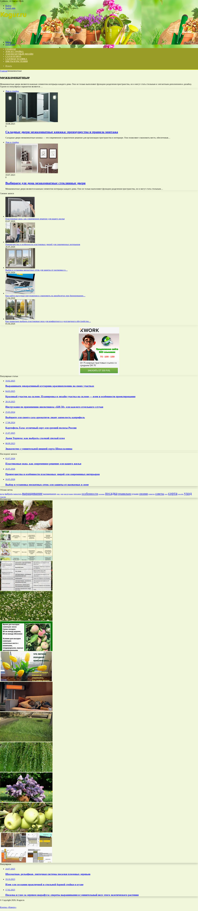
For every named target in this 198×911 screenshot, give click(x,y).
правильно (124, 493)
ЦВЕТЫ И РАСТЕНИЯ (16, 61)
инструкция (68, 494)
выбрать (9, 494)
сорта (172, 493)
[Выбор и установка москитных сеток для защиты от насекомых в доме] (20, 267)
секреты (151, 494)
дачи (61, 494)
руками (135, 494)
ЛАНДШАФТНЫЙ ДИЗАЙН (19, 54)
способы (180, 494)
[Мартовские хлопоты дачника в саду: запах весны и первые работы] (26, 680)
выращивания (49, 494)
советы (159, 493)
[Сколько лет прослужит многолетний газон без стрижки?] (26, 741)
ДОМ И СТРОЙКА (14, 51)
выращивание (32, 493)
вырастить (17, 494)
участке (3, 497)
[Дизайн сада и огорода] (13, 37)
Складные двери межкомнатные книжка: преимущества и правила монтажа (61, 132)
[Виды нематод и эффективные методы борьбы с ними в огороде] (26, 559)
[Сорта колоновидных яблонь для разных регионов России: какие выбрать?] (26, 650)
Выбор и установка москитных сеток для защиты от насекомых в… (36, 270)
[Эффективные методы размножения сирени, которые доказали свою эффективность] (26, 801)
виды (2, 494)
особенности (90, 493)
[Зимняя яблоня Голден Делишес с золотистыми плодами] (26, 831)
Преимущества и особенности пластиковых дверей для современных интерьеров (42, 244)
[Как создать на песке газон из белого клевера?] (26, 620)
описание (77, 494)
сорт (166, 494)
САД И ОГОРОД (13, 56)
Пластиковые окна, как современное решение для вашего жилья (35, 219)
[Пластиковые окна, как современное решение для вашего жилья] (20, 216)
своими (143, 493)
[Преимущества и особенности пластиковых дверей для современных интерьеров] (20, 242)
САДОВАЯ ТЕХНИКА (16, 59)
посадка (111, 493)
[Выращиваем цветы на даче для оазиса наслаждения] (26, 529)
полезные (102, 494)
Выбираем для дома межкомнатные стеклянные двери (45, 183)
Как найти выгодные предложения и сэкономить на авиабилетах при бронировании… (45, 296)
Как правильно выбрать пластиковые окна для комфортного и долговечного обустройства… (48, 321)
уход (188, 493)
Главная (3, 71)
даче (58, 494)
